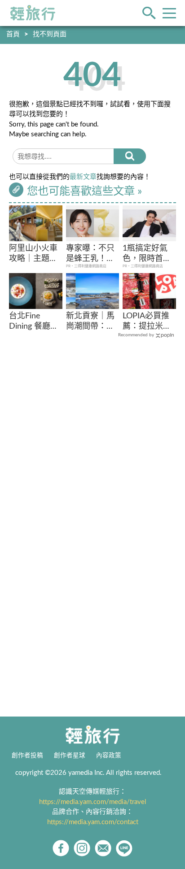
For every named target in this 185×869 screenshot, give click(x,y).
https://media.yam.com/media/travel (92, 802)
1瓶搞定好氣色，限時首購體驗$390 (147, 254)
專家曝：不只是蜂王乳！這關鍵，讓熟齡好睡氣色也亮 (90, 254)
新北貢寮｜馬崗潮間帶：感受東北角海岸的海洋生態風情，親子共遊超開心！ (90, 322)
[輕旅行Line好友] (124, 848)
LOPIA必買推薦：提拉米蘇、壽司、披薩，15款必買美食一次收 (147, 322)
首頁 (13, 34)
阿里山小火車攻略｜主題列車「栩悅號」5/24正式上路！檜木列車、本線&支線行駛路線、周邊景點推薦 (33, 254)
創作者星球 (69, 755)
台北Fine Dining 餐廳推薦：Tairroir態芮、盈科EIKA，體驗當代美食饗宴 (34, 322)
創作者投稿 (27, 755)
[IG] (82, 848)
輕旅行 (33, 13)
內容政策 (108, 755)
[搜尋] (130, 156)
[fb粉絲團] (61, 848)
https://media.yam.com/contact (92, 822)
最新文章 (83, 177)
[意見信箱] (103, 848)
